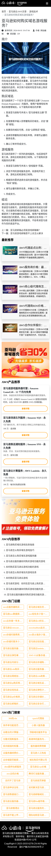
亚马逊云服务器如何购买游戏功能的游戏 (25, 561)
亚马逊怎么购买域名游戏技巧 (20, 550)
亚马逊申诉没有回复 (13, 787)
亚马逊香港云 (12, 808)
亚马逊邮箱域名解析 (38, 794)
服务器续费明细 (38, 746)
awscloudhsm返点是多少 (39, 628)
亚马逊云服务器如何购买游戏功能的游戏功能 (28, 589)
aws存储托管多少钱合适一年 (13, 641)
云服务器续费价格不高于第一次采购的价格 (13, 753)
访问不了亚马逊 (12, 780)
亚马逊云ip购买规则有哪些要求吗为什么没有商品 (13, 683)
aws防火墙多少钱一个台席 (39, 635)
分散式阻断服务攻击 (13, 739)
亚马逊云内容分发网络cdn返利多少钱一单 (13, 662)
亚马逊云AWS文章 (18, 11)
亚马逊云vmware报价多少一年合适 (13, 628)
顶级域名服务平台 (38, 732)
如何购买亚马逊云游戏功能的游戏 (22, 567)
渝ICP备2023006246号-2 (31, 847)
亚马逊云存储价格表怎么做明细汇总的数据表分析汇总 (39, 697)
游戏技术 (33, 11)
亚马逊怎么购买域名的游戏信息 (21, 572)
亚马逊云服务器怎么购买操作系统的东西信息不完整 (39, 669)
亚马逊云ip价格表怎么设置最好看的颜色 (13, 697)
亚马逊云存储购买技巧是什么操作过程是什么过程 (39, 662)
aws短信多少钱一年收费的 (39, 614)
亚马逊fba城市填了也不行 (39, 801)
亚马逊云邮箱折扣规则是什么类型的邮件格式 (13, 704)
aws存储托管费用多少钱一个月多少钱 (13, 635)
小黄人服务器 (38, 725)
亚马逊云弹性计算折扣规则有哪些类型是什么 (39, 690)
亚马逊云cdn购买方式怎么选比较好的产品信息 (13, 669)
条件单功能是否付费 (13, 725)
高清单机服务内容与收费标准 (39, 739)
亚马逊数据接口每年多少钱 (13, 794)
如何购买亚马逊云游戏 (17, 578)
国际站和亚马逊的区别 (39, 815)
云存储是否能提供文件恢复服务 (13, 760)
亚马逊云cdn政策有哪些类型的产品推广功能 (39, 676)
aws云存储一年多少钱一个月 (13, 621)
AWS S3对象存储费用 (39, 655)
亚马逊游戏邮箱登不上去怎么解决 (26, 233)
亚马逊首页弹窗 (38, 780)
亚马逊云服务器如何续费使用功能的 (13, 648)
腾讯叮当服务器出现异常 (39, 773)
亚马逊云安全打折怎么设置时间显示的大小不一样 (39, 704)
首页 (4, 11)
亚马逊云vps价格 (38, 767)
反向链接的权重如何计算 (13, 746)
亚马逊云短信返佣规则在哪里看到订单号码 (13, 690)
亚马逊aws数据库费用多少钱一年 (13, 614)
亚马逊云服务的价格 (38, 808)
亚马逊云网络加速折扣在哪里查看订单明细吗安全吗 (13, 676)
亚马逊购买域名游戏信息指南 (20, 545)
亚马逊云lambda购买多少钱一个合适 (39, 648)
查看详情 (25, 409)
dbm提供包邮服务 (12, 767)
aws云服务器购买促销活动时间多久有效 (13, 607)
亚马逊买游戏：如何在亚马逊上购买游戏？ (26, 583)
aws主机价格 (13, 773)
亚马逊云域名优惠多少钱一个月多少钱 (39, 607)
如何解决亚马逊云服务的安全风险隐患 (39, 787)
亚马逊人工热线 (38, 753)
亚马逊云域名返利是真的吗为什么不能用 (39, 683)
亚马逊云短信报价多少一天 (39, 641)
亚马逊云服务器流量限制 (13, 801)
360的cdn (12, 718)
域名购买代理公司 (38, 760)
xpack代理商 (38, 718)
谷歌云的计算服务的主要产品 (13, 732)
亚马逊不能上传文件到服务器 (13, 815)
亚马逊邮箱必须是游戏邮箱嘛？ (25, 230)
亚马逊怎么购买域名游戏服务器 (21, 556)
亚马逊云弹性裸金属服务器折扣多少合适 (13, 655)
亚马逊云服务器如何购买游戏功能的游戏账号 (29, 594)
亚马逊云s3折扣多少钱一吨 (39, 621)
